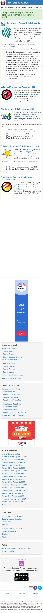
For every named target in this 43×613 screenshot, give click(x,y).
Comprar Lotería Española (12, 519)
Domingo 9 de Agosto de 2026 (13, 490)
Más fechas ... (7, 504)
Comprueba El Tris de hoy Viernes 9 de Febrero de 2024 (26, 115)
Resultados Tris (8, 391)
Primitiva (5, 536)
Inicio (7, 594)
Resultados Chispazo (11, 394)
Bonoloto (5, 524)
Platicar (35, 594)
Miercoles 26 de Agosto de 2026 (14, 456)
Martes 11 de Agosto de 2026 (13, 487)
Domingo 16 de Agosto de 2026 (14, 476)
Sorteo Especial (9, 369)
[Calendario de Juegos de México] (31, 587)
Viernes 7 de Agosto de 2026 (13, 496)
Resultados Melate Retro (12, 400)
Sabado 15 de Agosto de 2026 (13, 479)
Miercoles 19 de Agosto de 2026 (14, 470)
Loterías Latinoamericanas (12, 528)
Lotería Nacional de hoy (11, 454)
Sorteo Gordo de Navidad (12, 374)
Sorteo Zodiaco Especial (12, 357)
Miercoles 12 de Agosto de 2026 (14, 484)
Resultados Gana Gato (11, 404)
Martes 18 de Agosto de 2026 (13, 473)
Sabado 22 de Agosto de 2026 (13, 465)
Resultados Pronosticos (11, 388)
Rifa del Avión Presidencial (12, 378)
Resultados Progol (9, 406)
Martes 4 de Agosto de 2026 (13, 501)
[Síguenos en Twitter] (40, 587)
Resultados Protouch (10, 409)
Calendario (21, 594)
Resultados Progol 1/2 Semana (14, 412)
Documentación (8, 551)
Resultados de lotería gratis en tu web (16, 548)
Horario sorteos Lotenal (11, 359)
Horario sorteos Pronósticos (13, 415)
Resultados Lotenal (9, 348)
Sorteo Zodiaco (8, 354)
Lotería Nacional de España (12, 516)
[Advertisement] (21, 223)
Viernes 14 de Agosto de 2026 (13, 482)
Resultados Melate (10, 397)
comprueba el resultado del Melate (26, 95)
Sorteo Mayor (8, 351)
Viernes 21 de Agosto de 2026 (13, 468)
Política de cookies (7, 596)
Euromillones (7, 521)
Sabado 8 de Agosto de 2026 (13, 493)
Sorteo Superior (8, 363)
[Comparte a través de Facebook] (35, 587)
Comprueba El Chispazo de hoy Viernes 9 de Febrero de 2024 (27, 154)
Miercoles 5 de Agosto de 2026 (14, 498)
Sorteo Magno (8, 372)
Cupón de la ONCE (9, 531)
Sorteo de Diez (8, 366)
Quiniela (5, 534)
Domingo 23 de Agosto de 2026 (14, 462)
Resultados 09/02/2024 (17, 2)
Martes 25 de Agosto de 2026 (13, 459)
